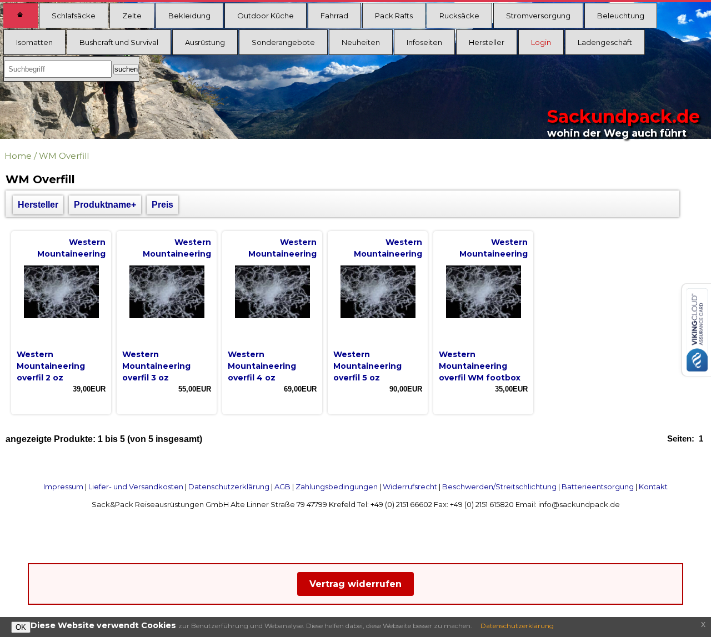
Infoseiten (424, 42)
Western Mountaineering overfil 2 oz (51, 366)
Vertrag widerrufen (355, 584)
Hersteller (486, 42)
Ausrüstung (205, 42)
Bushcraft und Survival (118, 42)
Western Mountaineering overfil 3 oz (156, 366)
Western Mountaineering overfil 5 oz (367, 366)
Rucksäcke (459, 15)
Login (541, 42)
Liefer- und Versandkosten (135, 486)
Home (18, 156)
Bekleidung (189, 15)
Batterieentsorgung (598, 486)
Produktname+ (105, 204)
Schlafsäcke (74, 15)
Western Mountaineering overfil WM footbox (479, 366)
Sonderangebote (283, 42)
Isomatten (34, 42)
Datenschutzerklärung (228, 486)
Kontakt (653, 486)
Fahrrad (334, 15)
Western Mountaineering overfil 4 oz (262, 366)
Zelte (132, 15)
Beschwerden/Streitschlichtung (499, 486)
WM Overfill (64, 156)
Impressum (63, 486)
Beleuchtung (620, 15)
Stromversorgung (538, 15)
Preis (162, 204)
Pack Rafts (394, 15)
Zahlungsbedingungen (337, 486)
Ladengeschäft (605, 42)
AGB (282, 486)
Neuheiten (361, 42)
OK (21, 627)
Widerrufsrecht (410, 486)
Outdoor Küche (265, 15)
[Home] (20, 15)
